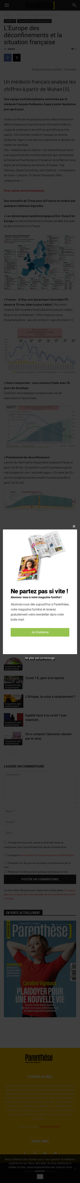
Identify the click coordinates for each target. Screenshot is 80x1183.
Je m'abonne (39, 632)
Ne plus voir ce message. (40, 658)
